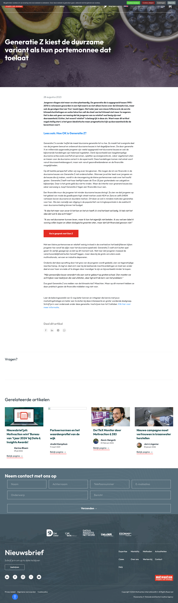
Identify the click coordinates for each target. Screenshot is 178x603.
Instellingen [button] (161, 3)
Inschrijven (14, 567)
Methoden (147, 551)
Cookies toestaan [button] (133, 3)
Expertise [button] (77, 6)
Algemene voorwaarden (26, 592)
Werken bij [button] (113, 6)
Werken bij (147, 559)
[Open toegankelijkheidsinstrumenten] (15, 597)
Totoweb (148, 597)
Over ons (135, 559)
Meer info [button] (171, 3)
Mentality (135, 551)
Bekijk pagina (13, 456)
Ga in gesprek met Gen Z (61, 233)
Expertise (123, 551)
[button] (163, 6)
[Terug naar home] (14, 6)
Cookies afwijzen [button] (148, 3)
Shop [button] (62, 6)
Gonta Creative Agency (164, 597)
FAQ (121, 567)
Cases (121, 559)
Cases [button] (93, 6)
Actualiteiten (161, 551)
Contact (158, 559)
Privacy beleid (10, 592)
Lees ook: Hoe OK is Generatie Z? (65, 133)
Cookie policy (43, 592)
